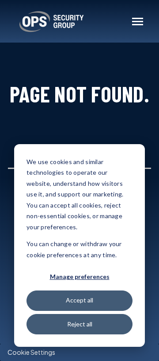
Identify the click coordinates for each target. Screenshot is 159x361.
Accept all (79, 300)
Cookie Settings (31, 352)
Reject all (79, 324)
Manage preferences (80, 276)
